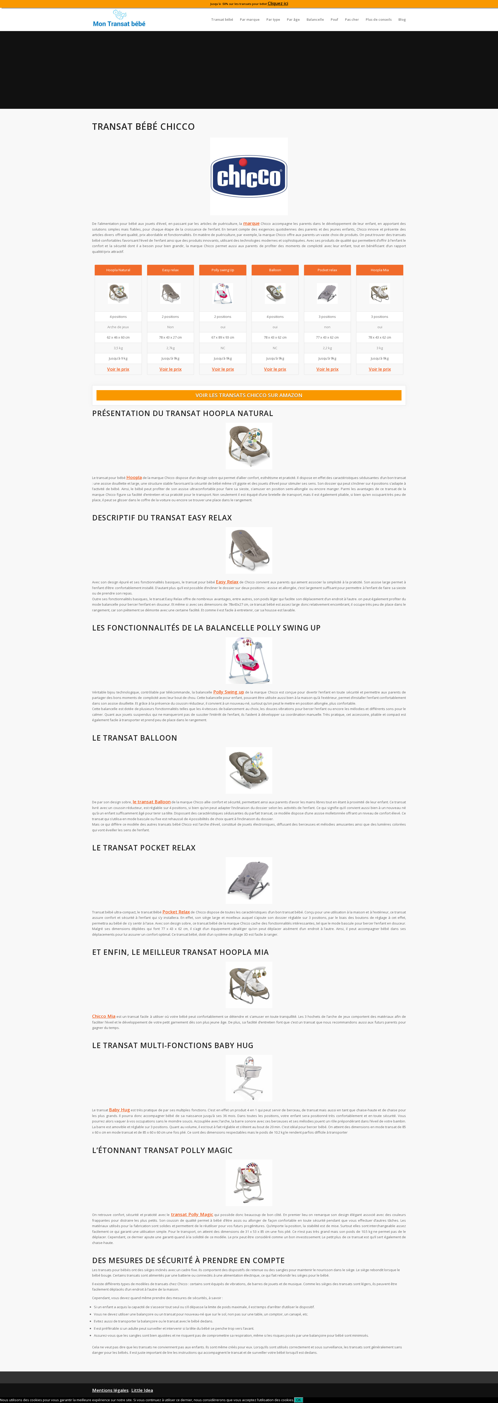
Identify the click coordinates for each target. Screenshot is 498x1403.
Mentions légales (110, 1390)
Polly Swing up (228, 692)
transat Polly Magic (192, 1214)
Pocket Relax (176, 912)
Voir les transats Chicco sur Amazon (249, 395)
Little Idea (142, 1390)
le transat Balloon (152, 802)
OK (298, 1400)
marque (251, 223)
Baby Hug (119, 1110)
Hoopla (134, 477)
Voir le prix (118, 369)
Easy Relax (227, 582)
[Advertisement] (249, 70)
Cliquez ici (278, 3)
